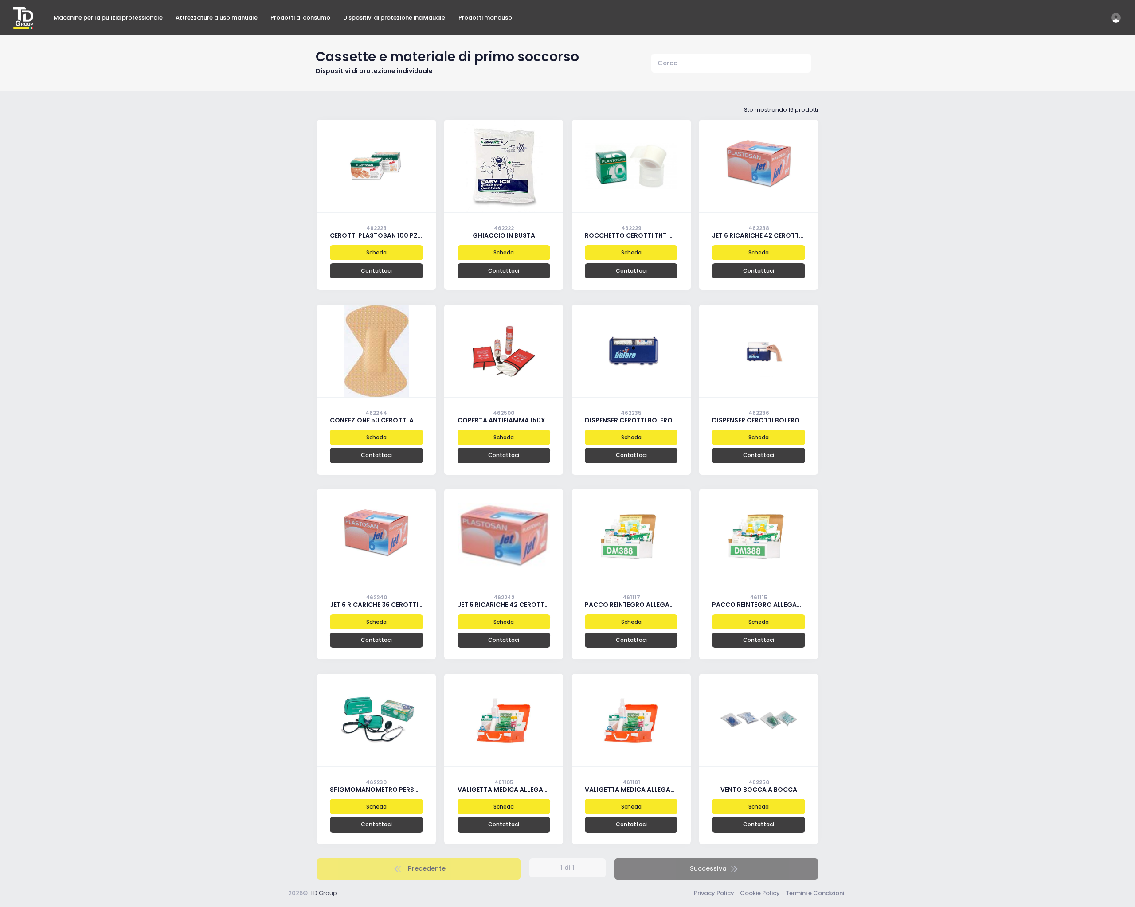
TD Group (323, 893)
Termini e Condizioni (815, 893)
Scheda (376, 252)
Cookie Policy (760, 893)
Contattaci (376, 270)
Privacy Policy (714, 893)
